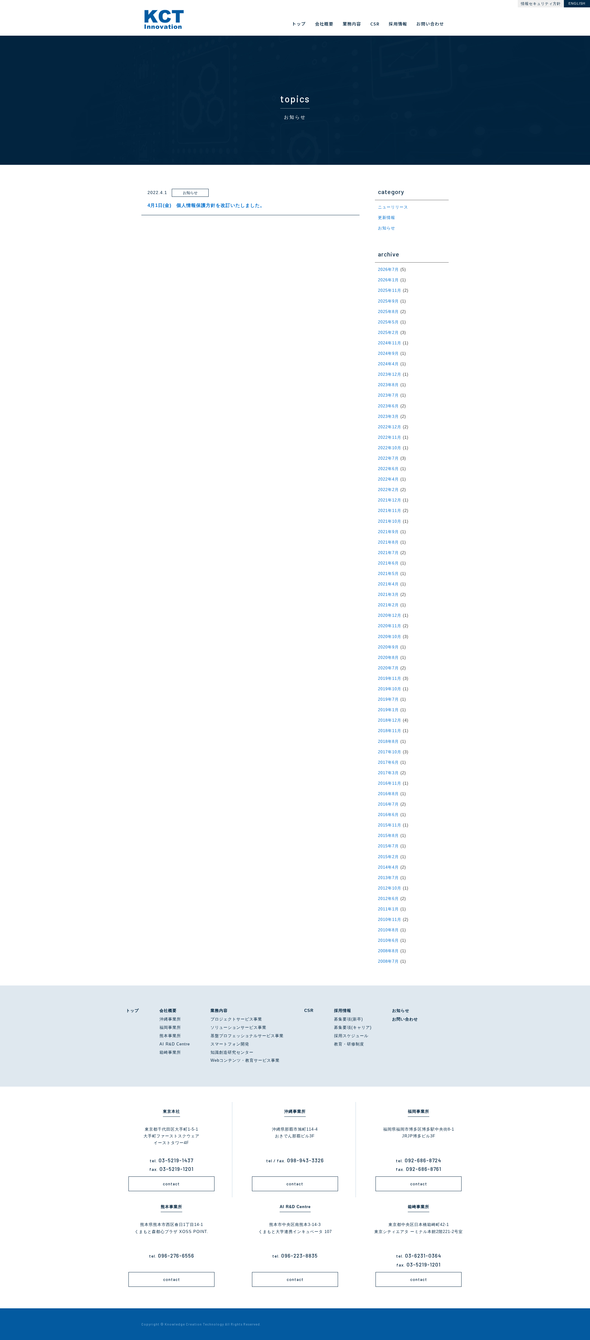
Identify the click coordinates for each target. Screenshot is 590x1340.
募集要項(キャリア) (353, 1027)
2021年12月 (389, 500)
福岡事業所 (170, 1027)
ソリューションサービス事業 (238, 1027)
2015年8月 (388, 835)
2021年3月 (388, 594)
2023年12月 (389, 374)
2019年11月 (389, 678)
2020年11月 (389, 626)
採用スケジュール (351, 1035)
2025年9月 (388, 301)
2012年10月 (389, 888)
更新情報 (386, 217)
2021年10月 (389, 521)
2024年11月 (389, 343)
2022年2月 (388, 489)
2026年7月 (388, 269)
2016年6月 (388, 814)
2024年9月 (388, 353)
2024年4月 (388, 364)
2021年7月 (388, 552)
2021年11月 (389, 510)
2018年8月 (388, 741)
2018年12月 (389, 720)
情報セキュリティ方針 (541, 4)
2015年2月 (388, 856)
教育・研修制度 (349, 1044)
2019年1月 (388, 710)
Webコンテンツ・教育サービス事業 (245, 1060)
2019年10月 (389, 689)
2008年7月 (388, 961)
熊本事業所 (170, 1035)
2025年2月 (388, 332)
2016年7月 (388, 804)
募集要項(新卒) (348, 1019)
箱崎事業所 (170, 1052)
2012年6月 (388, 898)
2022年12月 (389, 427)
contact (171, 1183)
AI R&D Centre (174, 1044)
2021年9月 (388, 531)
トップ (132, 1010)
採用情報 (342, 1010)
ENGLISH (576, 3)
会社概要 (168, 1010)
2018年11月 (389, 730)
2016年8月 (388, 793)
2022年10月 (389, 448)
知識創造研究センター (232, 1052)
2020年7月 (388, 668)
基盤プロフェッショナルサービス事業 (247, 1035)
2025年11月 (389, 290)
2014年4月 (388, 867)
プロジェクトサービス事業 (236, 1019)
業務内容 (219, 1010)
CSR (308, 1010)
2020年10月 (389, 636)
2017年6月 (388, 762)
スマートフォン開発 (229, 1044)
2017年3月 (388, 773)
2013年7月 (388, 877)
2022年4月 (388, 479)
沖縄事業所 (170, 1019)
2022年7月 (388, 458)
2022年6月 (388, 468)
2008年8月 (388, 951)
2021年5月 (388, 573)
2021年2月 (388, 605)
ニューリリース (393, 207)
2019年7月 (388, 699)
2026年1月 (388, 280)
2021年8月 (388, 542)
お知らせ (386, 228)
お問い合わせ (405, 1019)
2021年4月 (388, 584)
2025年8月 (388, 311)
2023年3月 (388, 416)
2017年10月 (389, 752)
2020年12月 (389, 615)
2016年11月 (389, 783)
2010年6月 (388, 940)
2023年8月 (388, 385)
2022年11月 (389, 437)
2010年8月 (388, 930)
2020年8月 (388, 657)
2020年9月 (388, 647)
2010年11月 (389, 919)
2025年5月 (388, 322)
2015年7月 (388, 846)
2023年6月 (388, 406)
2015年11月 (389, 825)
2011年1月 (388, 909)
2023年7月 (388, 395)
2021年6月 (388, 563)
